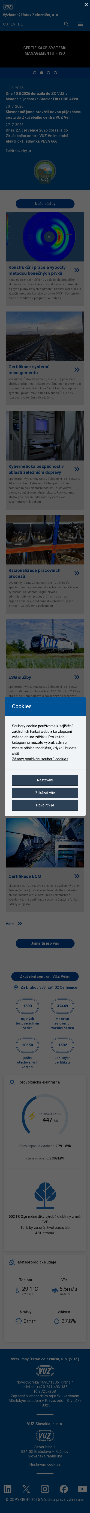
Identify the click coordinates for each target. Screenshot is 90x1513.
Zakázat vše (45, 793)
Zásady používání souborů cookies (40, 759)
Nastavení (45, 780)
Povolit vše (45, 805)
